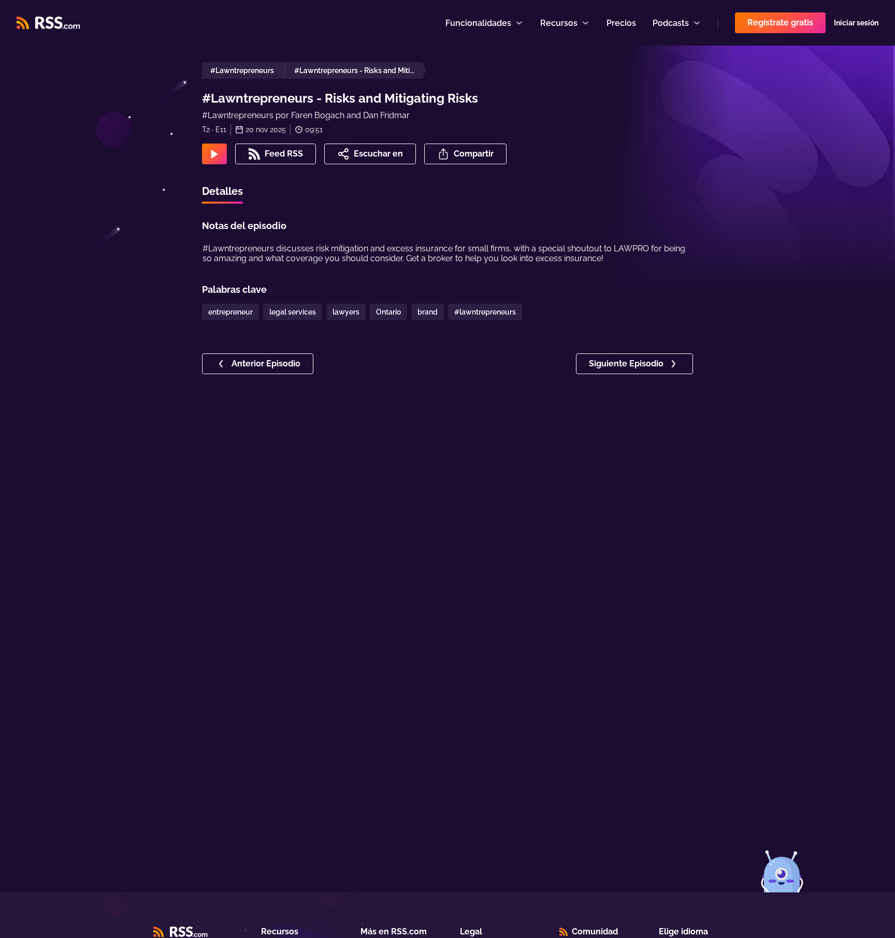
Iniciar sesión (856, 23)
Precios (621, 23)
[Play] (214, 154)
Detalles (222, 191)
